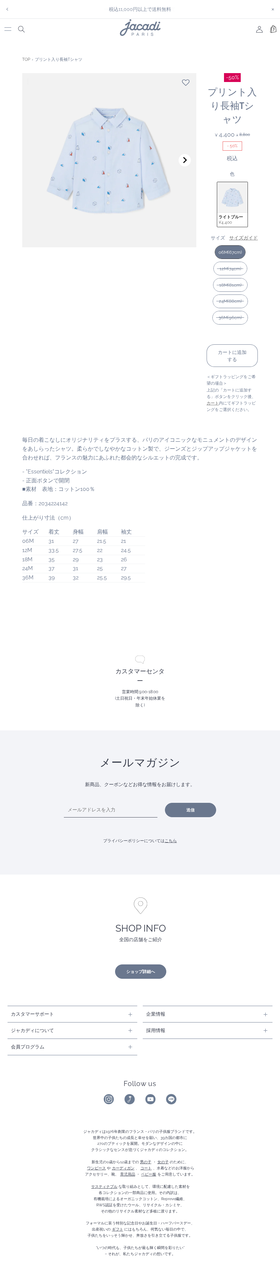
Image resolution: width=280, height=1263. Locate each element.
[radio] (232, 204)
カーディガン (123, 1168)
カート (213, 403)
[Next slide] (185, 160)
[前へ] (7, 9)
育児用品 (127, 1174)
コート (146, 1168)
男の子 (145, 1161)
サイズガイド (243, 238)
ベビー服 (148, 1174)
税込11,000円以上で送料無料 (140, 9)
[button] (186, 82)
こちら (171, 840)
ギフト (117, 1229)
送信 (190, 810)
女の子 (163, 1161)
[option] (140, 9)
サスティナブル (104, 1186)
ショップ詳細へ (140, 971)
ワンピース (96, 1168)
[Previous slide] (34, 160)
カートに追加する (232, 355)
